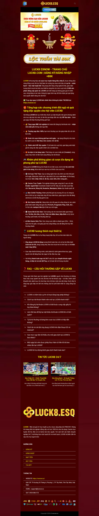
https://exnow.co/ (29, 103)
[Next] (76, 377)
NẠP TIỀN (29, 457)
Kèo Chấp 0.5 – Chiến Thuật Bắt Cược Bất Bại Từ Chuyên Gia (35, 379)
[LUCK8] (49, 3)
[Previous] (23, 377)
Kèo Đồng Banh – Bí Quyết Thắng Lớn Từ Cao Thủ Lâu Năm (63, 379)
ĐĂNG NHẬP (30, 453)
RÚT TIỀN (29, 461)
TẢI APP (29, 465)
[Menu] (25, 3)
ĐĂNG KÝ (29, 449)
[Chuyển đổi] (25, 295)
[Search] (75, 3)
